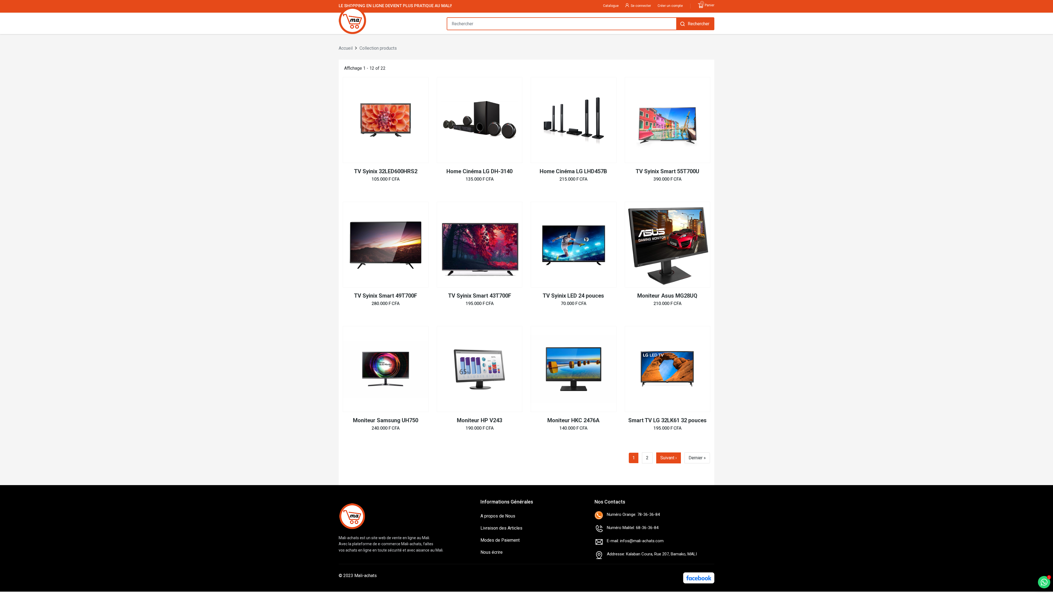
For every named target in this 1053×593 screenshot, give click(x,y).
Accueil (346, 48)
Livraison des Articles (501, 528)
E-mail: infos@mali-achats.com (635, 540)
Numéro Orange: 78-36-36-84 (633, 514)
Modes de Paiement (500, 540)
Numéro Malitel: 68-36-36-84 (632, 527)
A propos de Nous (497, 516)
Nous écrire (491, 552)
